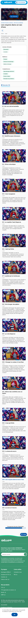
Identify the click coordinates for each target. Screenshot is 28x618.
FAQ (18, 574)
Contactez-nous (18, 572)
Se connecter (21, 2)
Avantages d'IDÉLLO (6, 572)
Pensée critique (7, 76)
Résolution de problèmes (9, 78)
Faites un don (6, 579)
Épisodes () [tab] (5, 85)
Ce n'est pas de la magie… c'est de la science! (12, 22)
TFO (7, 587)
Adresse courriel (5, 555)
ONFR (7, 594)
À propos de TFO (6, 574)
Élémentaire (6, 49)
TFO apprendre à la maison (7, 589)
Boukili (7, 592)
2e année (5, 51)
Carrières (6, 577)
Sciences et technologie (8, 61)
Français (5, 59)
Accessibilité (4, 604)
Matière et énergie (7, 64)
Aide (24, 534)
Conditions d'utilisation (6, 607)
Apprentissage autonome (9, 71)
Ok (14, 614)
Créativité (5, 73)
